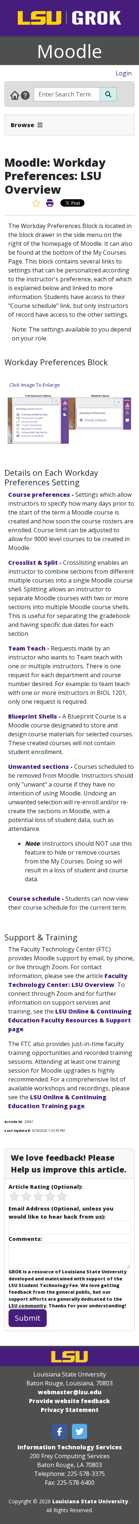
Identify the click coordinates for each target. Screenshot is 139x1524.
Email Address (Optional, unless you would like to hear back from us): (61, 1212)
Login (124, 73)
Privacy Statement (70, 1410)
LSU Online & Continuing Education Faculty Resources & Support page (70, 1020)
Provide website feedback (69, 1401)
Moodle (69, 51)
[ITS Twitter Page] (79, 1431)
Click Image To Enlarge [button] (34, 384)
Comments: (25, 1238)
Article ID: (13, 1121)
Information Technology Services (69, 1447)
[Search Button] (108, 94)
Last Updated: (17, 1130)
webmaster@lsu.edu (70, 1392)
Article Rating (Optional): (45, 1186)
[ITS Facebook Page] (59, 1431)
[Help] (25, 95)
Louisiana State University (90, 1501)
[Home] (14, 95)
